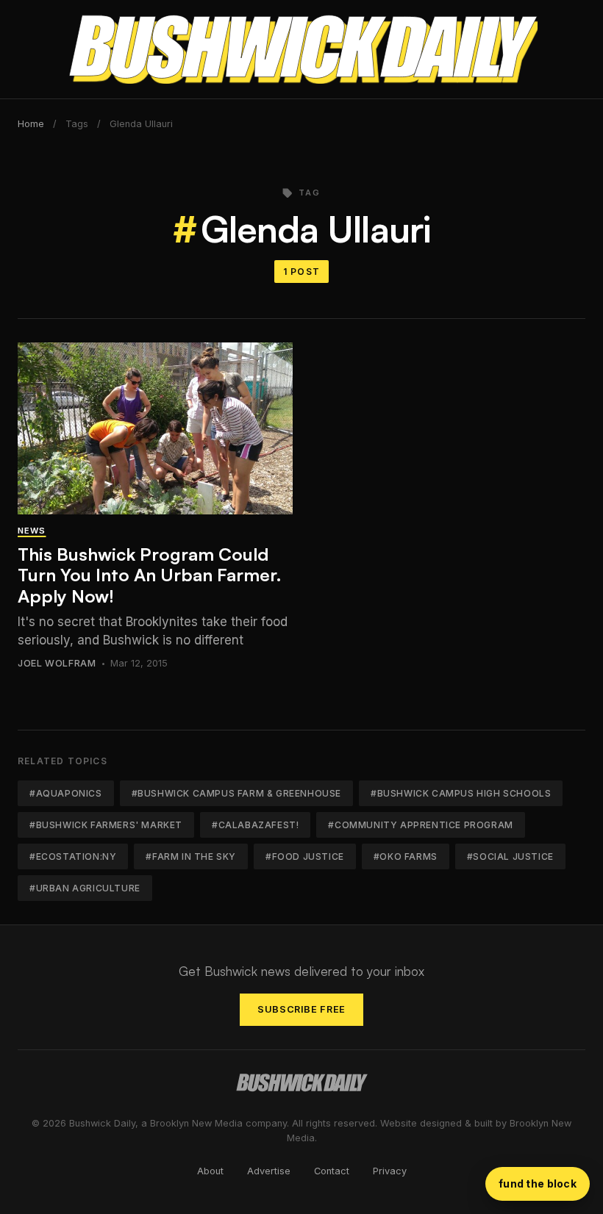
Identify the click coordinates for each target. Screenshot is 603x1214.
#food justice (304, 856)
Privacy (390, 1171)
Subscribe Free (301, 1009)
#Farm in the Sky (191, 856)
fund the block (538, 1183)
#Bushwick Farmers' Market (105, 824)
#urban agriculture (84, 888)
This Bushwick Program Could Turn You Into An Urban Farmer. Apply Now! (150, 575)
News (32, 530)
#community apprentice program (420, 824)
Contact (331, 1171)
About (210, 1171)
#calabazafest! (255, 824)
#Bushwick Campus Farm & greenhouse (236, 793)
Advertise (268, 1171)
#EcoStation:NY (72, 856)
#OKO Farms (406, 856)
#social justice (510, 856)
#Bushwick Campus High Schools (461, 793)
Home (31, 123)
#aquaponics (65, 793)
